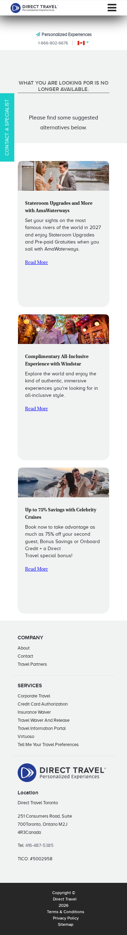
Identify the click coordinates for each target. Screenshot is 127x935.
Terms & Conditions (65, 912)
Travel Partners (32, 664)
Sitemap (65, 925)
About (24, 648)
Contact (25, 656)
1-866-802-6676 (53, 43)
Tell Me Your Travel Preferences (48, 744)
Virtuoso (26, 736)
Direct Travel (65, 899)
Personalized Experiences (67, 34)
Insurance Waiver (34, 712)
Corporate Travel (34, 696)
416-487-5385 (39, 845)
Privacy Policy (66, 918)
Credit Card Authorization (43, 704)
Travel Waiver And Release (43, 720)
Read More (36, 262)
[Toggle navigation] (112, 7)
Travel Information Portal (42, 728)
